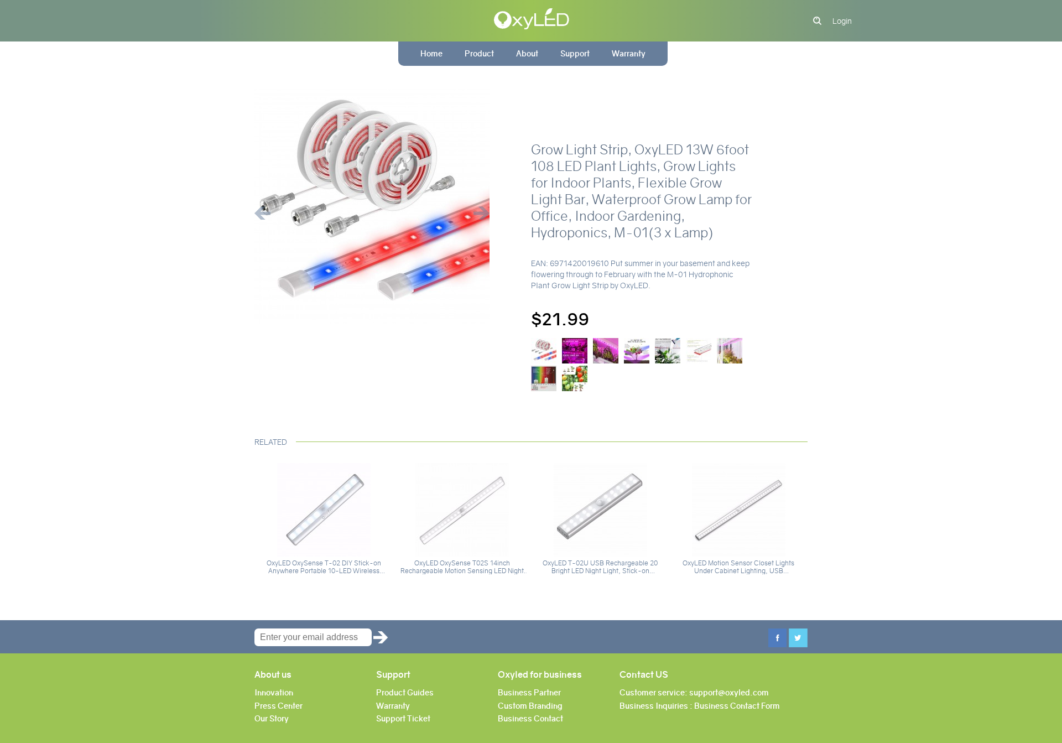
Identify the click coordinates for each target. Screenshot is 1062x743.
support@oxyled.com (729, 693)
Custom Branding (530, 706)
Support (575, 54)
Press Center (278, 706)
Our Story (271, 719)
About (527, 54)
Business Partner (529, 693)
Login (842, 21)
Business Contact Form (737, 706)
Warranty (628, 54)
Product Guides (405, 693)
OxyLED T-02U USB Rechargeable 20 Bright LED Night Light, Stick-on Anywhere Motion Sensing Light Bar (600, 567)
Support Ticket (403, 719)
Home (431, 54)
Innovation (273, 693)
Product (479, 54)
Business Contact (530, 719)
